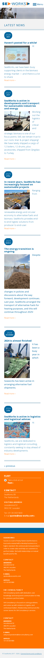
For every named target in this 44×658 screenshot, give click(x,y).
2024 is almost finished (18, 340)
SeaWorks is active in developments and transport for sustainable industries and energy (21, 104)
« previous (9, 465)
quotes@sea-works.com (22, 515)
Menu (40, 4)
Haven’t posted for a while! (20, 42)
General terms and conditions (31, 654)
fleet (10, 482)
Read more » (9, 158)
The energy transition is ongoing (19, 250)
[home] (15, 5)
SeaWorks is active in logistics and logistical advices (22, 418)
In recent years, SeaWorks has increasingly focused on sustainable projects (22, 184)
